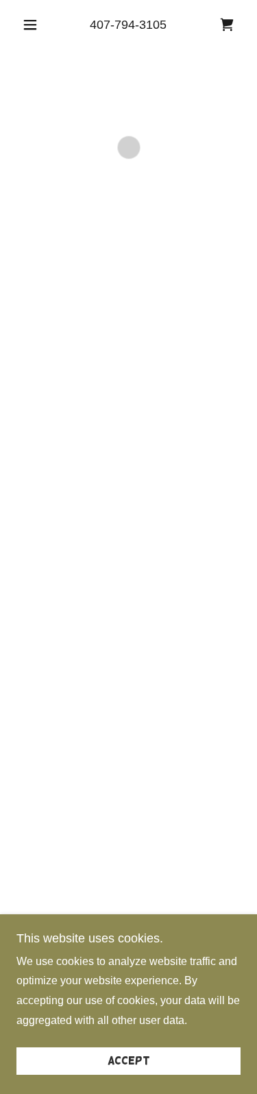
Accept (129, 1061)
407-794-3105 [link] (128, 25)
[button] (33, 24)
